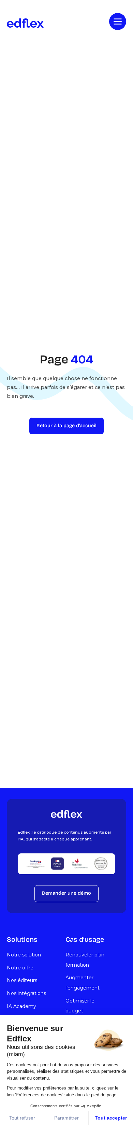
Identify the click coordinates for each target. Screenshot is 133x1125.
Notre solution (24, 955)
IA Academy (21, 1006)
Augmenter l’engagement (82, 983)
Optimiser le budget (79, 1006)
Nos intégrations (26, 993)
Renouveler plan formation (84, 960)
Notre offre (20, 968)
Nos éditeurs (22, 980)
